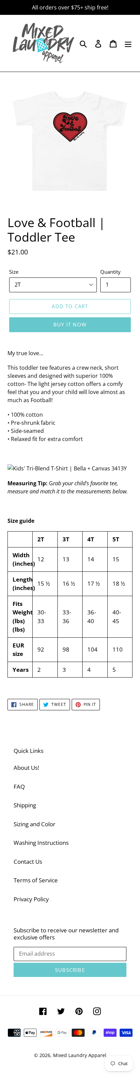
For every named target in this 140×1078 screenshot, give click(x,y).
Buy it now (70, 324)
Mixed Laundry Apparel (79, 1055)
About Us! (26, 767)
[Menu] (128, 43)
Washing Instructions (41, 843)
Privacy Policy (31, 899)
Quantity (110, 271)
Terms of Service (36, 880)
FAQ (19, 786)
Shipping (25, 805)
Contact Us (28, 861)
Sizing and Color (34, 824)
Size (13, 271)
